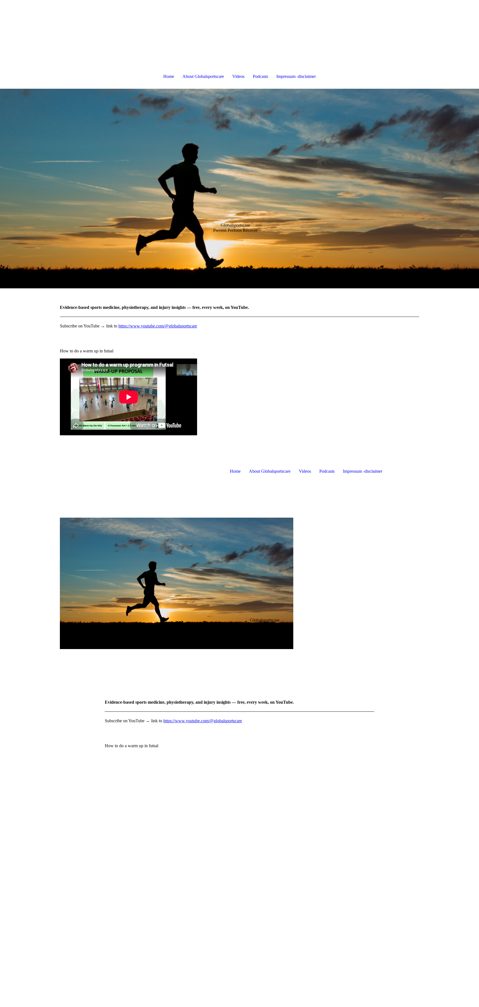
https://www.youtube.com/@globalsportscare (157, 326)
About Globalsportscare (203, 76)
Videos (238, 76)
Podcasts (260, 76)
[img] (239, 188)
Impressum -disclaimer (296, 76)
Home (168, 76)
